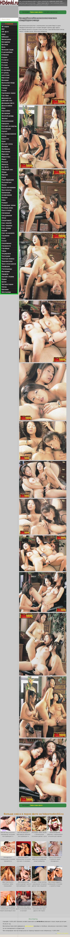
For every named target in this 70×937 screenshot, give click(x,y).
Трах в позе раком (9, 264)
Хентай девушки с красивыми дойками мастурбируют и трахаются (23, 835)
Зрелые (4, 118)
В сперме (5, 67)
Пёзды (4, 172)
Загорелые (6, 113)
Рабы (4, 200)
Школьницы (6, 292)
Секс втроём (7, 223)
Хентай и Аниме (8, 276)
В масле (5, 62)
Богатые (5, 44)
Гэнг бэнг (5, 95)
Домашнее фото (8, 103)
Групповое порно (9, 93)
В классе (5, 60)
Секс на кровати (8, 233)
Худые (4, 279)
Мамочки (5, 154)
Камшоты (5, 123)
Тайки (4, 251)
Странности (6, 246)
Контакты (33, 919)
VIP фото (5, 31)
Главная (9, 24)
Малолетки (6, 151)
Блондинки (6, 42)
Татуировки (6, 253)
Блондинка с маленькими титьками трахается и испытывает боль (7, 860)
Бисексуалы (6, 39)
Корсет (4, 131)
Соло (4, 238)
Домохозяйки (7, 105)
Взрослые (5, 77)
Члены (4, 287)
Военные (5, 80)
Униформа (6, 266)
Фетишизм (6, 271)
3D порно (5, 26)
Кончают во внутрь (9, 126)
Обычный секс (7, 169)
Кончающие (6, 129)
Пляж (4, 177)
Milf (3, 29)
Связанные (6, 213)
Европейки (6, 111)
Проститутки (6, 190)
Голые (4, 90)
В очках (5, 65)
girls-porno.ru (29, 926)
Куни (3, 141)
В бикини (5, 55)
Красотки (5, 139)
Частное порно (7, 284)
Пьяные (4, 197)
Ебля (3, 108)
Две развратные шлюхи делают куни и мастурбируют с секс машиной (23, 885)
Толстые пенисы (8, 259)
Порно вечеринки (9, 187)
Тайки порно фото (36, 12)
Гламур (4, 88)
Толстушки (6, 256)
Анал (3, 34)
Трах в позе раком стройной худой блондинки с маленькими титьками (54, 860)
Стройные (5, 248)
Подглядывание (8, 180)
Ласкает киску (7, 144)
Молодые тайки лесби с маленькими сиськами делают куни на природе (39, 835)
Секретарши (6, 220)
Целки (4, 282)
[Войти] (8, 11)
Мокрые (5, 162)
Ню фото (5, 167)
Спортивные (6, 243)
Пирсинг (5, 174)
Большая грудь (7, 49)
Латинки (5, 146)
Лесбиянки (6, 149)
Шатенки (5, 289)
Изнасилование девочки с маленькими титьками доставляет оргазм (54, 835)
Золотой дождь (8, 116)
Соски (4, 241)
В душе (4, 57)
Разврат (5, 202)
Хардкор (5, 274)
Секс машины (7, 225)
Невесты (5, 164)
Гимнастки (6, 85)
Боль (3, 47)
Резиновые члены (9, 205)
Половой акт (6, 182)
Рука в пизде (7, 210)
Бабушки (5, 37)
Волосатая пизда (8, 83)
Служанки (5, 235)
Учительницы (7, 269)
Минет (4, 159)
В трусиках (6, 70)
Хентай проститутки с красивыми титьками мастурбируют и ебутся (8, 835)
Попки (4, 185)
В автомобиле (7, 52)
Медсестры (6, 157)
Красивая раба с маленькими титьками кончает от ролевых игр (23, 860)
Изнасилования (7, 121)
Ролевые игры (7, 208)
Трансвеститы (7, 261)
